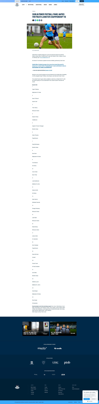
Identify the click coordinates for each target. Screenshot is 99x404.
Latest (23, 4)
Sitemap (75, 402)
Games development (24, 1)
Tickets (46, 387)
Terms (79, 402)
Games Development (75, 388)
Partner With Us (72, 1)
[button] (90, 401)
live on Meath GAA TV (44, 57)
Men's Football (31, 4)
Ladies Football (39, 4)
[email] (41, 20)
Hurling (45, 4)
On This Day (60, 390)
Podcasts (46, 390)
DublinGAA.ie (17, 1)
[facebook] (35, 20)
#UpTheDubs (35, 67)
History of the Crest (61, 388)
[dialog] (90, 396)
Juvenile (55, 4)
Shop (30, 1)
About (63, 1)
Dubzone (81, 1)
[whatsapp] (37, 20)
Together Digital (41, 402)
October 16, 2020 (48, 70)
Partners (59, 387)
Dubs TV (46, 388)
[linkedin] (39, 20)
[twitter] (33, 20)
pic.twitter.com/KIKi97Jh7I (45, 67)
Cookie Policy (70, 402)
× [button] (96, 391)
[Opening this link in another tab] (77, 1)
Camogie (50, 4)
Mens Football (33, 387)
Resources (66, 1)
